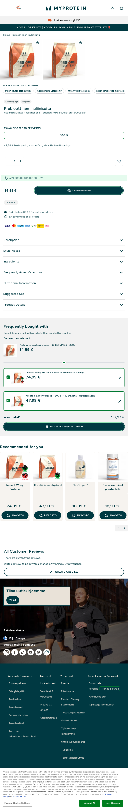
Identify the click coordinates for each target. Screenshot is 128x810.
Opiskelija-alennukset (101, 704)
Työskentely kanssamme (68, 731)
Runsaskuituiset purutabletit (113, 487)
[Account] (113, 8)
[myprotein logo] (66, 8)
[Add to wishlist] (119, 161)
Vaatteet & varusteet (47, 694)
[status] (14, 161)
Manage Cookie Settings (17, 803)
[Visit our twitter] (38, 652)
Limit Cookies (113, 803)
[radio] (64, 135)
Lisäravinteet (48, 683)
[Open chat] (46, 652)
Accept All (89, 803)
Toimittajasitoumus (72, 757)
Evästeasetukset (15, 630)
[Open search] (19, 8)
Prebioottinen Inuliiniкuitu (26, 35)
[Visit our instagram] (6, 652)
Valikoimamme (48, 717)
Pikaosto (18, 515)
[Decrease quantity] (8, 161)
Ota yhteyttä (16, 691)
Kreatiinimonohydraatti (47, 485)
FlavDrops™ (80, 485)
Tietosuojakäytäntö (73, 712)
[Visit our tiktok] (22, 652)
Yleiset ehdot (69, 720)
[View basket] (121, 8)
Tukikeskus (15, 699)
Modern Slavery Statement (70, 702)
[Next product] (124, 528)
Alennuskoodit (97, 696)
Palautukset (16, 707)
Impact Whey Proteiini (15, 487)
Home (6, 35)
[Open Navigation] (6, 8)
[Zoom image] (37, 42)
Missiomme (67, 691)
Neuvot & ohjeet (46, 707)
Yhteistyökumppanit (73, 741)
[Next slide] (127, 493)
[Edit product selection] (120, 377)
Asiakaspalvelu (17, 683)
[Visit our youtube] (30, 652)
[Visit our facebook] (14, 652)
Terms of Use (19, 797)
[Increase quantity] (20, 161)
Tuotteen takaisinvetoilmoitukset (22, 734)
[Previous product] (118, 528)
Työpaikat (67, 749)
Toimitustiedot (17, 723)
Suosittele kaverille (104, 686)
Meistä (65, 683)
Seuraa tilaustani (18, 715)
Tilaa (12, 600)
